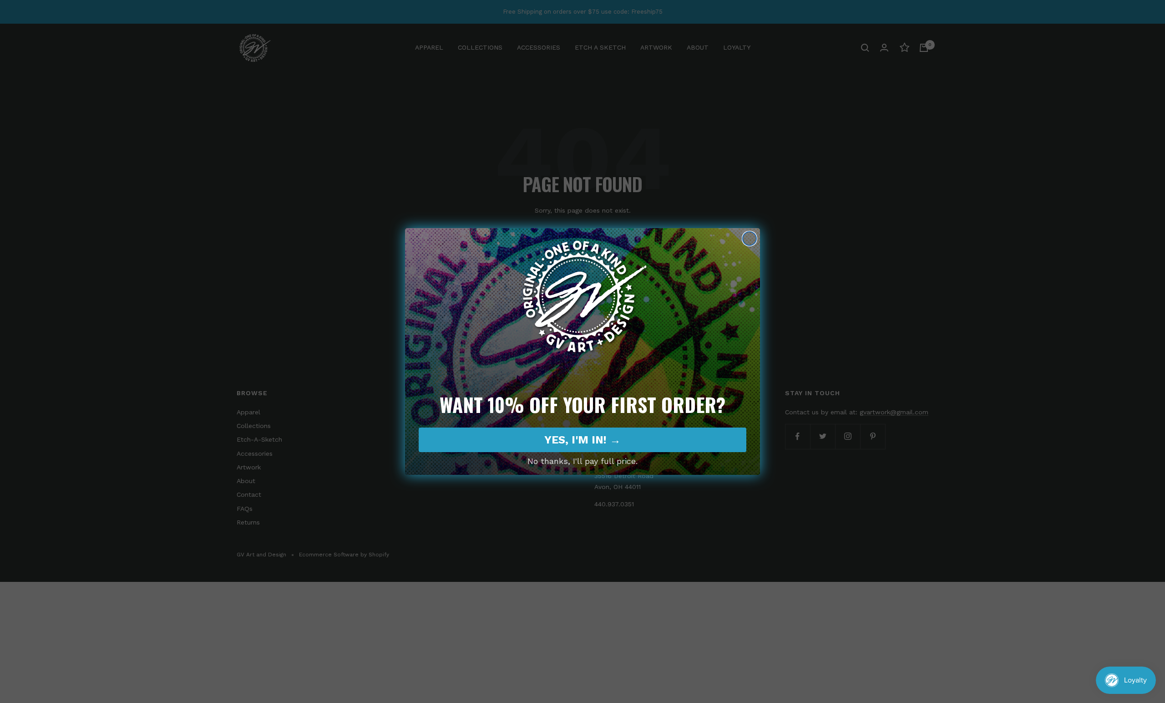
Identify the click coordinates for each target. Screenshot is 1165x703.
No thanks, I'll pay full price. (582, 461)
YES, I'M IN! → (582, 439)
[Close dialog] (749, 238)
